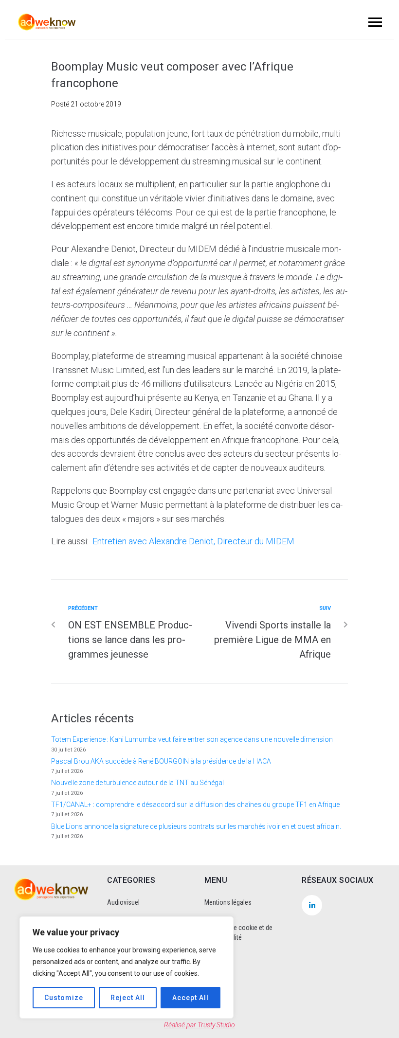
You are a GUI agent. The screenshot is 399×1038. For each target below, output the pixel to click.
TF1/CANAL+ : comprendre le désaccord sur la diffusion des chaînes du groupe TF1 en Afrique (195, 804)
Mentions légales (228, 902)
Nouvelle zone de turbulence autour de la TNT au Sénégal (137, 783)
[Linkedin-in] (312, 905)
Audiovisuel (123, 902)
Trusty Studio (216, 1025)
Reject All (127, 998)
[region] (126, 967)
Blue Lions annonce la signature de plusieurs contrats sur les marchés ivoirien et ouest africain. (196, 826)
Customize (63, 998)
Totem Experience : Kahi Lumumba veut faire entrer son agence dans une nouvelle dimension (192, 739)
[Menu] (373, 22)
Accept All (190, 998)
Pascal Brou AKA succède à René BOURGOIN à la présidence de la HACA (161, 761)
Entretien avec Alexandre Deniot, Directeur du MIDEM (193, 541)
